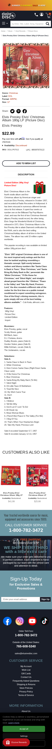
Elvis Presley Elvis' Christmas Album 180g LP (11, 494)
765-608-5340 (26, 646)
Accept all (24, 729)
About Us (26, 711)
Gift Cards (26, 673)
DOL (10, 96)
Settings (24, 736)
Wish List (26, 670)
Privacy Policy (26, 691)
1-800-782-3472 (26, 530)
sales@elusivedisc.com (26, 653)
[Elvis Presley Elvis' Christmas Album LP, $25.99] (37, 475)
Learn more (13, 722)
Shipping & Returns (26, 684)
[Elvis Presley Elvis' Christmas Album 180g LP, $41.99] (11, 475)
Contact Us (26, 677)
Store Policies (26, 688)
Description (26, 174)
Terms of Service (26, 695)
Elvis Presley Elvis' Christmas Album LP (37, 494)
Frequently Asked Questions (26, 681)
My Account (26, 666)
